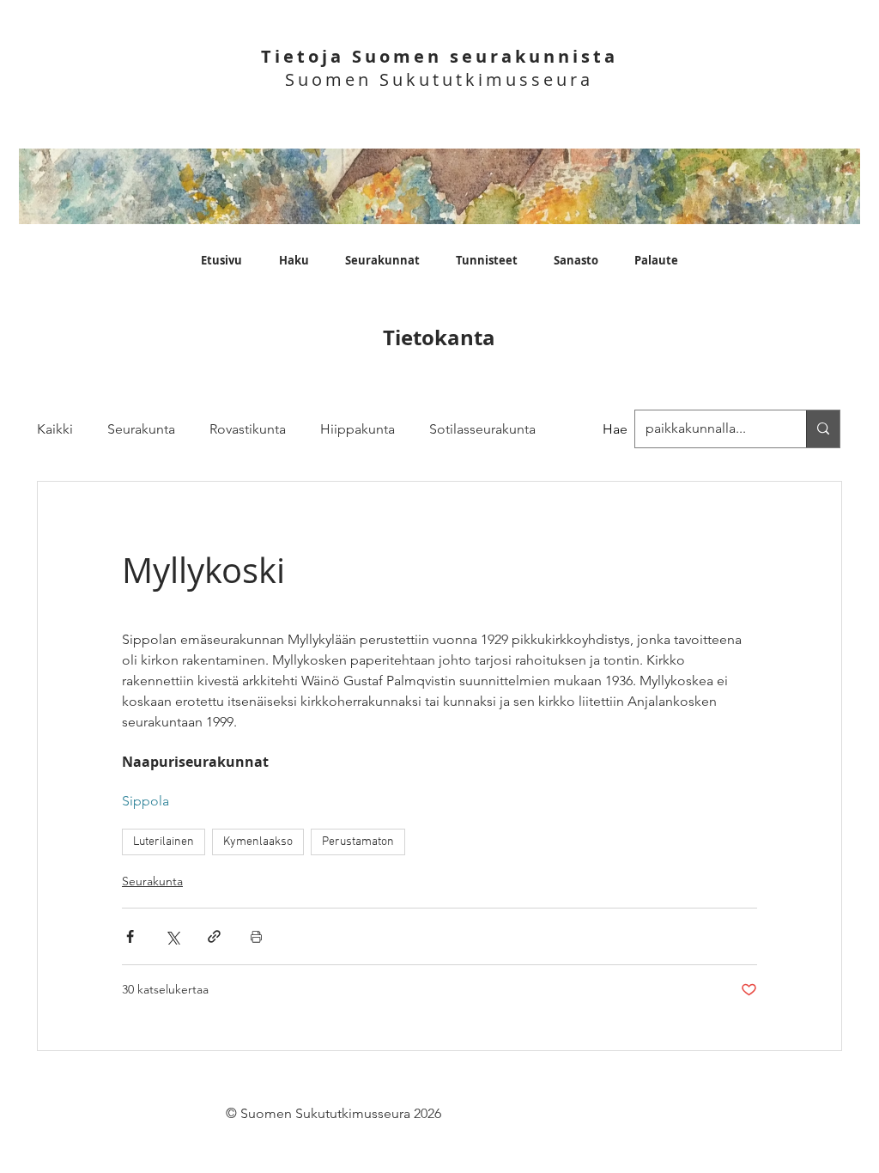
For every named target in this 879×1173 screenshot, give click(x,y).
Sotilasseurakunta (482, 429)
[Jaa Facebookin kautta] (130, 936)
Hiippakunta (357, 429)
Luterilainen (163, 842)
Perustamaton (358, 842)
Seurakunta (141, 429)
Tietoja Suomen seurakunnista (439, 56)
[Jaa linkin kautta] (214, 936)
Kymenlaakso (258, 842)
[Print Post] (256, 936)
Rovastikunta (247, 429)
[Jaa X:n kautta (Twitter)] (172, 936)
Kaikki (55, 429)
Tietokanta (439, 337)
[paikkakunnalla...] (823, 428)
